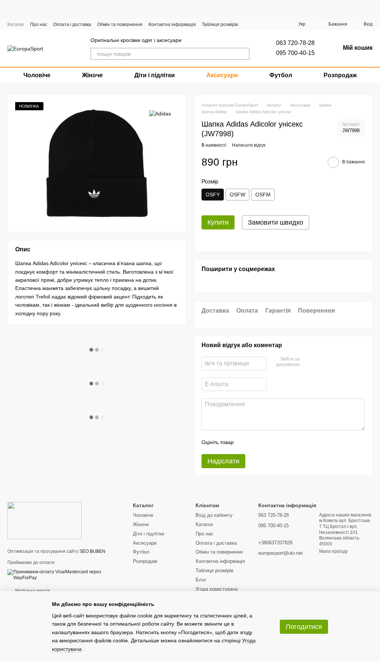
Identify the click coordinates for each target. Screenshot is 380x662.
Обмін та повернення (119, 24)
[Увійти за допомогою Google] (319, 362)
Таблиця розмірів (220, 24)
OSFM (263, 195)
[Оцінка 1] (246, 442)
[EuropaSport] (44, 520)
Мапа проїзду (333, 551)
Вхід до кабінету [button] (214, 515)
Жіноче (92, 75)
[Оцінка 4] (282, 442)
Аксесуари (222, 75)
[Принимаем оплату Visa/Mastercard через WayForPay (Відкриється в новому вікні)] (64, 574)
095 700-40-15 (295, 53)
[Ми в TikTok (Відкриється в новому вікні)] (285, 24)
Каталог (15, 24)
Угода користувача (217, 589)
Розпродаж (340, 75)
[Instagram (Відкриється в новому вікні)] (254, 24)
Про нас (38, 24)
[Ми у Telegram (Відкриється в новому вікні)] (275, 24)
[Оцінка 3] (270, 442)
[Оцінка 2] (258, 442)
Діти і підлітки (154, 75)
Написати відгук (248, 145)
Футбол (280, 75)
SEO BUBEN (92, 551)
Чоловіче (36, 75)
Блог (201, 580)
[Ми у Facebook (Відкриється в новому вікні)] (265, 24)
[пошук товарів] (243, 54)
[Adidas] (160, 113)
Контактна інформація (172, 24)
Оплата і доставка (72, 24)
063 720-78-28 (295, 43)
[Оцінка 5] (293, 442)
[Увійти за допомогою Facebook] (307, 362)
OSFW (237, 195)
